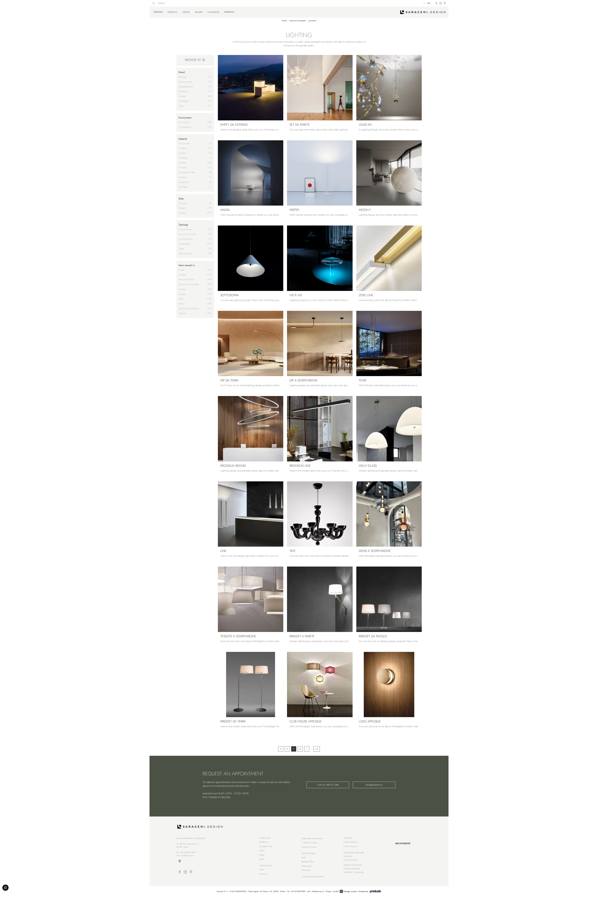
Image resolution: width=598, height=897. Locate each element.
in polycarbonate (187, 172)
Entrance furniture (309, 846)
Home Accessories (297, 20)
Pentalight (183, 101)
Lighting (312, 20)
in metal (182, 162)
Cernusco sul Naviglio (189, 284)
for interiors (184, 122)
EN (429, 3)
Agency (186, 12)
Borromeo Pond (186, 279)
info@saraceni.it (373, 785)
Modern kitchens (351, 841)
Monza (182, 303)
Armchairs (263, 873)
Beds (303, 857)
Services (158, 12)
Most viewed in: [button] (187, 265)
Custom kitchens (350, 846)
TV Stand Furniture (309, 842)
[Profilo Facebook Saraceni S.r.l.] (436, 3)
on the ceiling (185, 239)
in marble (183, 158)
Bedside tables (307, 861)
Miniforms (183, 91)
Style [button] (181, 198)
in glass (182, 153)
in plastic (183, 167)
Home (284, 20)
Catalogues (213, 12)
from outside (185, 229)
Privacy (328, 891)
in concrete (184, 143)
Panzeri (182, 96)
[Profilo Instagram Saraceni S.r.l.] (440, 3)
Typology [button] (183, 224)
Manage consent (350, 891)
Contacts (229, 12)
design (182, 208)
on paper (183, 186)
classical (183, 203)
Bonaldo (183, 77)
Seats (261, 859)
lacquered (184, 182)
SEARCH (161, 3)
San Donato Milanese (189, 308)
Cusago (182, 289)
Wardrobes (306, 870)
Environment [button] (185, 117)
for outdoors (185, 127)
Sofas (261, 869)
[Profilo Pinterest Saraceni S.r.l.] (445, 3)
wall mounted (185, 253)
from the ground (187, 234)
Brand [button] (182, 72)
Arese (181, 269)
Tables (261, 854)
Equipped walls (265, 846)
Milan (181, 298)
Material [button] (183, 138)
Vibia (181, 105)
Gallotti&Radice (186, 86)
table (181, 248)
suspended (184, 243)
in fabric (183, 148)
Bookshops (263, 841)
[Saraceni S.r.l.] (423, 12)
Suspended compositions (312, 838)
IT (424, 3)
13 (316, 749)
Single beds (306, 865)
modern (182, 212)
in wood (183, 177)
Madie (262, 850)
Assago (182, 274)
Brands (199, 12)
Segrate (182, 313)
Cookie (336, 891)
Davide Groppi (185, 81)
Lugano (182, 294)
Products (172, 12)
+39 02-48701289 (328, 785)
